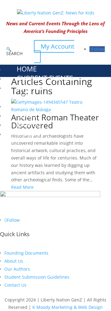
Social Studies (42, 105)
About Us (13, 261)
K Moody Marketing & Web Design (67, 307)
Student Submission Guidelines (36, 277)
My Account (57, 46)
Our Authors (17, 269)
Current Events (45, 78)
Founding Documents (26, 253)
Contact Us (15, 285)
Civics (27, 114)
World (29, 124)
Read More (22, 187)
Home (27, 68)
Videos (28, 133)
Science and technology (32, 92)
